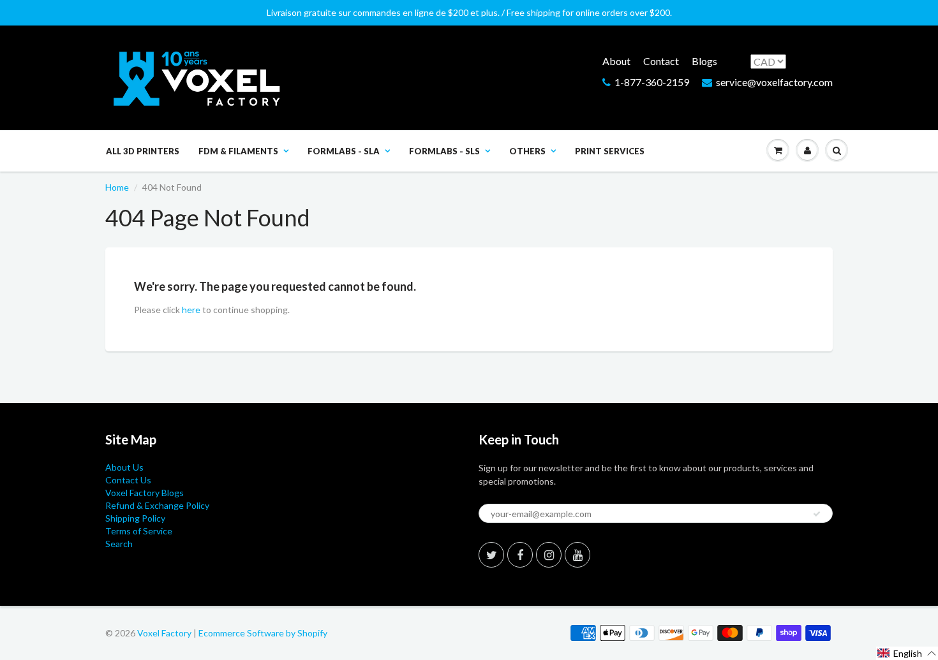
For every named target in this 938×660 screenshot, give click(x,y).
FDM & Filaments (238, 151)
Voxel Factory (164, 632)
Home (117, 187)
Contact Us (128, 479)
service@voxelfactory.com (774, 82)
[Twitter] (491, 555)
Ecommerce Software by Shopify (262, 632)
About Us (124, 467)
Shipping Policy (135, 518)
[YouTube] (577, 555)
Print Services (609, 151)
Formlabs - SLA (344, 151)
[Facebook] (520, 555)
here (191, 309)
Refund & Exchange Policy (157, 505)
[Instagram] (549, 555)
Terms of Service (138, 530)
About (616, 61)
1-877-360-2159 (651, 82)
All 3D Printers (142, 151)
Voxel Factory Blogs (144, 492)
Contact (661, 61)
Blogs (704, 61)
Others (527, 151)
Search (119, 543)
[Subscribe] (816, 514)
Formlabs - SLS (444, 151)
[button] (907, 653)
